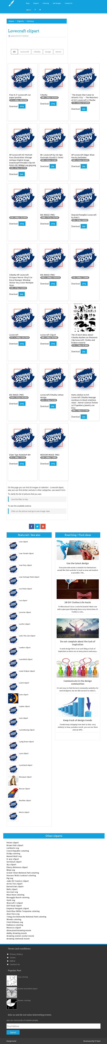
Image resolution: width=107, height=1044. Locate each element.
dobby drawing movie (17, 933)
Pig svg (10, 878)
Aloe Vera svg (13, 914)
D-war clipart (13, 859)
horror (58, 52)
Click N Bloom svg (15, 922)
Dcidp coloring (13, 853)
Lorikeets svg (13, 848)
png (22, 106)
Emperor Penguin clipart (18, 908)
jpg (83, 109)
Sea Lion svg (12, 892)
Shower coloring (24, 1000)
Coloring (46, 3)
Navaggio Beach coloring (18, 897)
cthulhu (37, 52)
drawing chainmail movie (18, 938)
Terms (13, 957)
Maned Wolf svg (14, 856)
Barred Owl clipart (15, 886)
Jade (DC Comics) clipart (18, 881)
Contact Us (68, 3)
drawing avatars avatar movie (20, 936)
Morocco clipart (14, 928)
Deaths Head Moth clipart (27, 989)
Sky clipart (11, 864)
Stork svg (11, 900)
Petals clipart (13, 842)
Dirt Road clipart (14, 906)
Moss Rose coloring (15, 895)
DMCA (12, 961)
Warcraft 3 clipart (15, 903)
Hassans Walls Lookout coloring (21, 875)
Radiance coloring (15, 925)
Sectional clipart (14, 862)
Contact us (15, 964)
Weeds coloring (14, 919)
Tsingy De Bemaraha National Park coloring (26, 917)
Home (11, 21)
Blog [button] (27, 3)
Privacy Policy (16, 954)
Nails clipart (12, 889)
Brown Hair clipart (15, 845)
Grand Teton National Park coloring (23, 873)
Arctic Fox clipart (14, 884)
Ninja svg (11, 870)
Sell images (57, 3)
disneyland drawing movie (19, 930)
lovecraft (24, 52)
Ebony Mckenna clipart (17, 867)
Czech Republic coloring (18, 851)
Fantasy (30, 21)
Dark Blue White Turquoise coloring (23, 911)
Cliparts (36, 3)
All (14, 52)
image (48, 52)
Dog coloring (23, 977)
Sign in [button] (28, 10)
